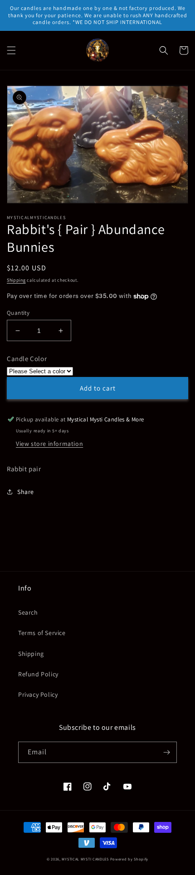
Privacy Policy (38, 694)
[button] (11, 50)
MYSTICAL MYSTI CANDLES (85, 858)
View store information (49, 444)
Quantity (18, 313)
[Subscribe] (166, 752)
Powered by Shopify (129, 858)
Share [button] (25, 492)
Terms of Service (42, 633)
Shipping (16, 280)
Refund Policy (38, 674)
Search (28, 612)
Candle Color (27, 358)
